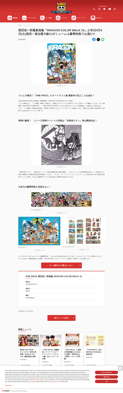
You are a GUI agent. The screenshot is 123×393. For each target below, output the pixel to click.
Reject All (106, 377)
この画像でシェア (61, 85)
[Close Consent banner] (120, 368)
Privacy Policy (54, 381)
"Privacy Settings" (40, 379)
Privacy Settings (107, 372)
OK (107, 381)
